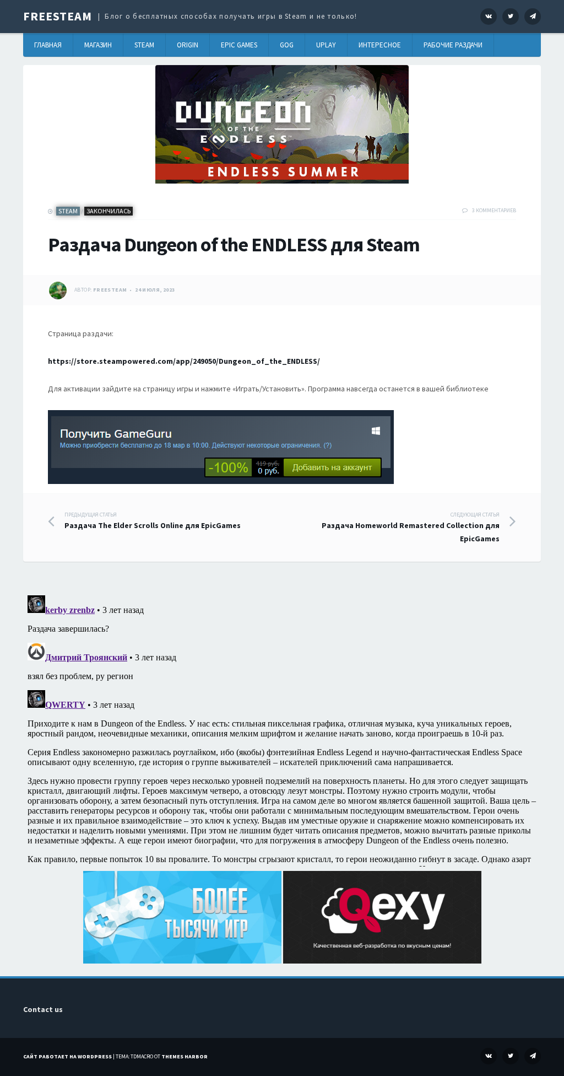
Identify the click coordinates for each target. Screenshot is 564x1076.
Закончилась (108, 211)
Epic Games (239, 45)
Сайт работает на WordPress (67, 1056)
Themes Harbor (184, 1056)
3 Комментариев (494, 210)
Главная (48, 45)
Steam (144, 45)
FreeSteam (57, 16)
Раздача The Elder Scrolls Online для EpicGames (152, 521)
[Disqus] (282, 729)
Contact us (43, 1009)
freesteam (110, 289)
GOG (287, 45)
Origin (187, 45)
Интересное (380, 45)
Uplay (326, 45)
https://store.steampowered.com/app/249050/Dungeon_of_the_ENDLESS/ (184, 361)
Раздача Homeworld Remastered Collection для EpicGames (411, 527)
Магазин (98, 45)
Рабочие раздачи (453, 45)
